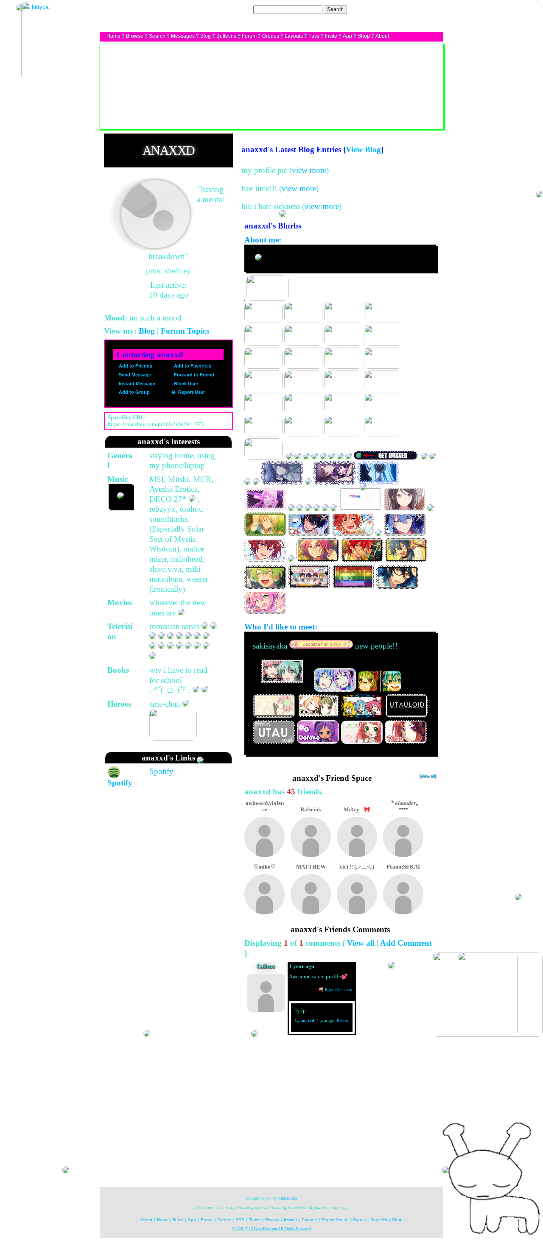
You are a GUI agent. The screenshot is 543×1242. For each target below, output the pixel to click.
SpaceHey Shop (386, 1219)
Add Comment (406, 942)
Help (395, 9)
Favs (313, 36)
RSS (239, 1219)
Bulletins (226, 36)
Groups (270, 36)
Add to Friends (135, 365)
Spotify (161, 771)
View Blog (363, 149)
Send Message (134, 374)
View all (361, 942)
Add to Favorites (192, 365)
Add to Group (134, 392)
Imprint (290, 1219)
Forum (249, 36)
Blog (205, 36)
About (382, 36)
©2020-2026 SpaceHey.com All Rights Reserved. (272, 1229)
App (347, 36)
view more (309, 170)
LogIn (411, 9)
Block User (185, 383)
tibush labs (287, 1198)
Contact (309, 1219)
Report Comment (338, 990)
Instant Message (136, 383)
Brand (207, 1219)
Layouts (294, 36)
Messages (183, 36)
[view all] (428, 776)
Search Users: (235, 9)
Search (335, 9)
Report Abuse (335, 1219)
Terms (254, 1219)
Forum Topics (185, 330)
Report (342, 1020)
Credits (224, 1219)
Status (359, 1219)
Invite (331, 36)
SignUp (430, 9)
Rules (177, 1219)
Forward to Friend (193, 374)
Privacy (272, 1219)
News (162, 1219)
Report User (191, 392)
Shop (364, 36)
